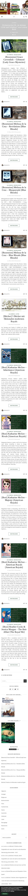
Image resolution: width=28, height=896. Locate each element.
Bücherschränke (5, 800)
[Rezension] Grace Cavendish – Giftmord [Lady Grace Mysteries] (14, 59)
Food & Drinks (4, 806)
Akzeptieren (5, 893)
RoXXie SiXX (4, 855)
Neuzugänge (4, 822)
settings (12, 891)
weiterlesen (14, 96)
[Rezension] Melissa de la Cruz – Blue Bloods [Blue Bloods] (14, 255)
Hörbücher (3, 816)
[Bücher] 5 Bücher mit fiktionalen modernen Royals (14, 319)
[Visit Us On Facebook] (12, 689)
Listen (17, 314)
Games (3, 810)
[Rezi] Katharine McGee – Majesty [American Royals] (14, 500)
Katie (2, 865)
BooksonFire (7, 101)
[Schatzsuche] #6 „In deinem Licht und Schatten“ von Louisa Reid (14, 27)
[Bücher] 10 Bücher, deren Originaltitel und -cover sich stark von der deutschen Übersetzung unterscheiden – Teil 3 (13, 849)
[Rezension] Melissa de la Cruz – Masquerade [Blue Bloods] (14, 190)
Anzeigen (3, 794)
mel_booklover (4, 846)
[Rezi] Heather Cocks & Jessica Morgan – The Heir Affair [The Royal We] (14, 629)
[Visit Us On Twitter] (15, 689)
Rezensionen (17, 54)
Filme (2, 803)
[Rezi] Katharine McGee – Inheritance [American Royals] (14, 370)
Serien (2, 828)
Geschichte (3, 813)
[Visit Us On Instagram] (10, 689)
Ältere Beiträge (7, 675)
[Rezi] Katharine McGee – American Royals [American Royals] (14, 564)
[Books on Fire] (14, 6)
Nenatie (3, 871)
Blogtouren (4, 797)
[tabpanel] (14, 27)
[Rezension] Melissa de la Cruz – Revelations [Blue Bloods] (14, 126)
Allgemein (14, 22)
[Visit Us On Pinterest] (18, 689)
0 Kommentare (17, 65)
